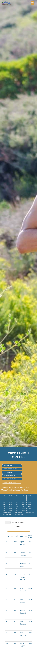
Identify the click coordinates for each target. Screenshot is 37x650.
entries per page (18, 522)
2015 (29, 506)
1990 (29, 495)
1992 (10, 498)
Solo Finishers (9, 472)
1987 (10, 495)
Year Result (8, 465)
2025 (23, 510)
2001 (4, 502)
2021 (4, 510)
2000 (29, 500)
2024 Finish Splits (10, 479)
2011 (4, 506)
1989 (23, 495)
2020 (29, 508)
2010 (29, 504)
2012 (10, 506)
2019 (23, 508)
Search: (18, 526)
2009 (23, 504)
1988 (17, 495)
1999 (23, 500)
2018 (17, 508)
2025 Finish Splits (10, 475)
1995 (29, 498)
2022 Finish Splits (10, 482)
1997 (10, 500)
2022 (10, 510)
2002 (10, 502)
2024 (17, 510)
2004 (23, 502)
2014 (23, 506)
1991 (4, 498)
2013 (17, 506)
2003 (17, 502)
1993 (17, 498)
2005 (29, 502)
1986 (4, 495)
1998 (17, 500)
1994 (23, 498)
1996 (4, 500)
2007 (10, 504)
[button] (32, 3)
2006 (4, 504)
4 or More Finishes (10, 469)
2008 (17, 504)
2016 (4, 508)
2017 (10, 508)
